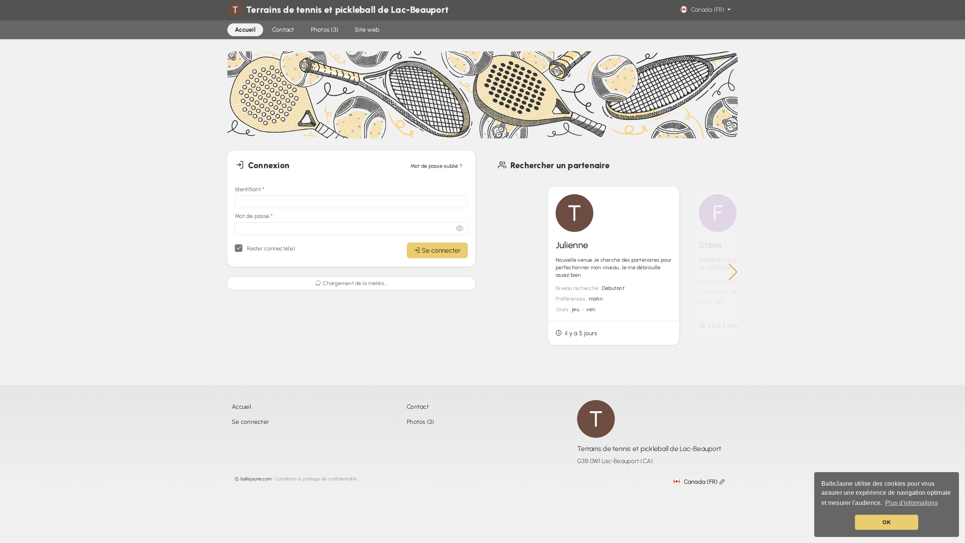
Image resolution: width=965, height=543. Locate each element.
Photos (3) (420, 421)
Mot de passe (254, 216)
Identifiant (249, 189)
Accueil (241, 406)
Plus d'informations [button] (911, 503)
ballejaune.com (256, 479)
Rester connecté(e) (270, 248)
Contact (418, 406)
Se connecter (441, 250)
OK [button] (886, 522)
